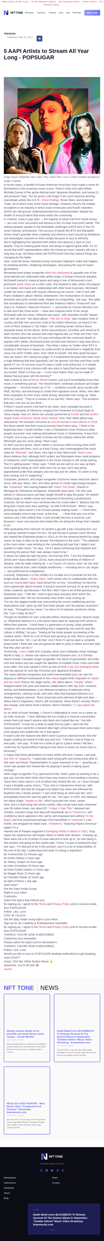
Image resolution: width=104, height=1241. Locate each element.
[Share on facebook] (39, 38)
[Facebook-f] (63, 1170)
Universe (77, 819)
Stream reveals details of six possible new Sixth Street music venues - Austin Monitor (25, 1034)
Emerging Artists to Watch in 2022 (66, 831)
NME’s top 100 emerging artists (80, 666)
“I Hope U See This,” (60, 808)
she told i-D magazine (17, 758)
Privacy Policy (61, 904)
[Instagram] (41, 1170)
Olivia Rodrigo (50, 200)
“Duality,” (79, 682)
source (8, 969)
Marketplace (29, 13)
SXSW (75, 414)
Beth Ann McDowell (57, 272)
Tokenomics (41, 13)
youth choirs (24, 284)
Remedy (21, 452)
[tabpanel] (52, 1219)
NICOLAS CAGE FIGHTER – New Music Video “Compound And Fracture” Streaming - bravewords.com (26, 1107)
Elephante (63, 479)
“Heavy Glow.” (38, 578)
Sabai (31, 582)
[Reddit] (46, 1170)
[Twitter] (52, 1170)
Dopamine (16, 487)
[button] (92, 13)
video (54, 678)
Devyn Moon (39, 379)
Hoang (18, 582)
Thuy (35, 774)
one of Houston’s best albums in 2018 (74, 422)
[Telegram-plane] (57, 1170)
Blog (68, 13)
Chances (78, 812)
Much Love (84, 452)
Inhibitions (55, 823)
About (61, 13)
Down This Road (64, 487)
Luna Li (23, 651)
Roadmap (52, 13)
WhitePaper (77, 13)
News (36, 1210)
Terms (43, 904)
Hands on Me (34, 800)
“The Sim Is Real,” (60, 318)
